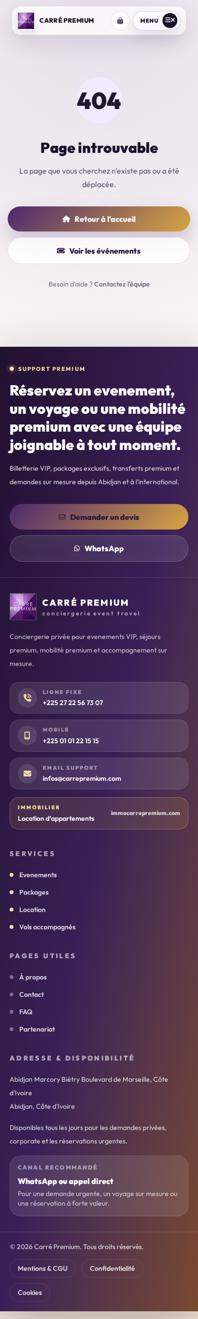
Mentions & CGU (43, 1268)
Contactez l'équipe (122, 284)
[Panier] (120, 20)
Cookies (30, 1292)
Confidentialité (112, 1268)
